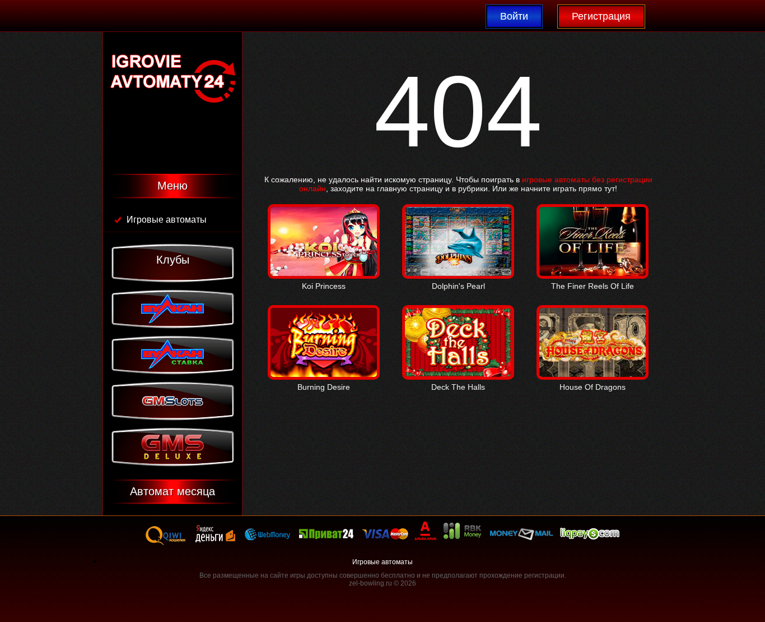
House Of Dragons (592, 387)
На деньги (324, 227)
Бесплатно (324, 252)
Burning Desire (323, 387)
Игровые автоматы (167, 219)
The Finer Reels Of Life (592, 286)
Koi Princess (324, 286)
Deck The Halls (458, 387)
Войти (514, 16)
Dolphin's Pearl (458, 286)
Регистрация (601, 16)
